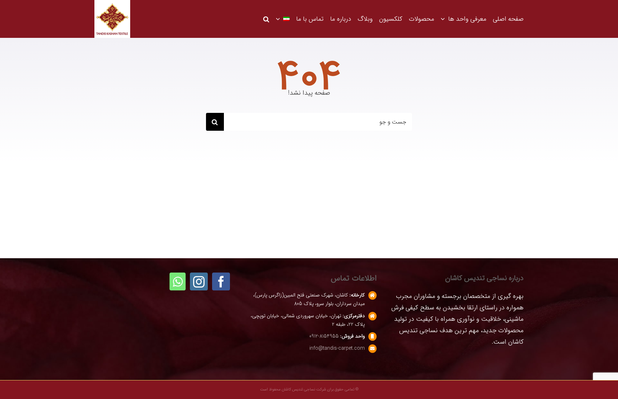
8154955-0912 (324, 336)
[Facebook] (221, 281)
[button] (266, 19)
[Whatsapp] (178, 281)
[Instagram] (199, 281)
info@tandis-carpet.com (337, 348)
